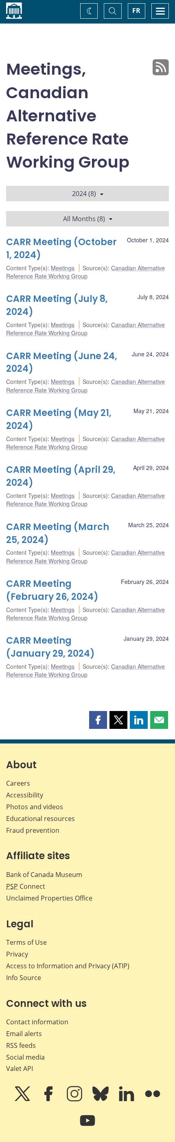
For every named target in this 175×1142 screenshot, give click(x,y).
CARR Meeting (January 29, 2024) (50, 647)
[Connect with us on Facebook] (49, 1099)
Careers (18, 783)
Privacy (17, 954)
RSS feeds (21, 1045)
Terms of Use (26, 942)
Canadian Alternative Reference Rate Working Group (85, 272)
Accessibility (24, 795)
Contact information (37, 1021)
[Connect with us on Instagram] (75, 1099)
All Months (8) (84, 218)
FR (136, 10)
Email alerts (24, 1033)
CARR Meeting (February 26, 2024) (52, 590)
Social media (25, 1057)
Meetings (62, 268)
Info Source (23, 977)
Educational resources (40, 818)
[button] (98, 720)
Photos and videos (34, 806)
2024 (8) (84, 193)
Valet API (19, 1068)
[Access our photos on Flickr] (152, 1099)
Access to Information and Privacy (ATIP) (67, 965)
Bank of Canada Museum (44, 874)
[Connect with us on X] (23, 1099)
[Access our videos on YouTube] (87, 1126)
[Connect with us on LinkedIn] (127, 1099)
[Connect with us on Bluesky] (101, 1099)
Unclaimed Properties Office (49, 898)
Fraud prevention (32, 830)
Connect (25, 886)
